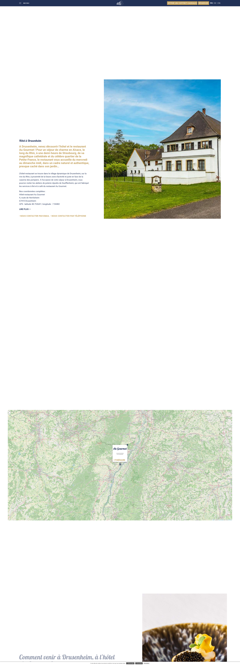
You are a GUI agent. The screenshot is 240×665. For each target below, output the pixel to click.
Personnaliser (146, 663)
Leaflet (213, 519)
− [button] (9, 413)
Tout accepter (131, 663)
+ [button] (9, 411)
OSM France (230, 519)
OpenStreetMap (221, 519)
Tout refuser (139, 663)
